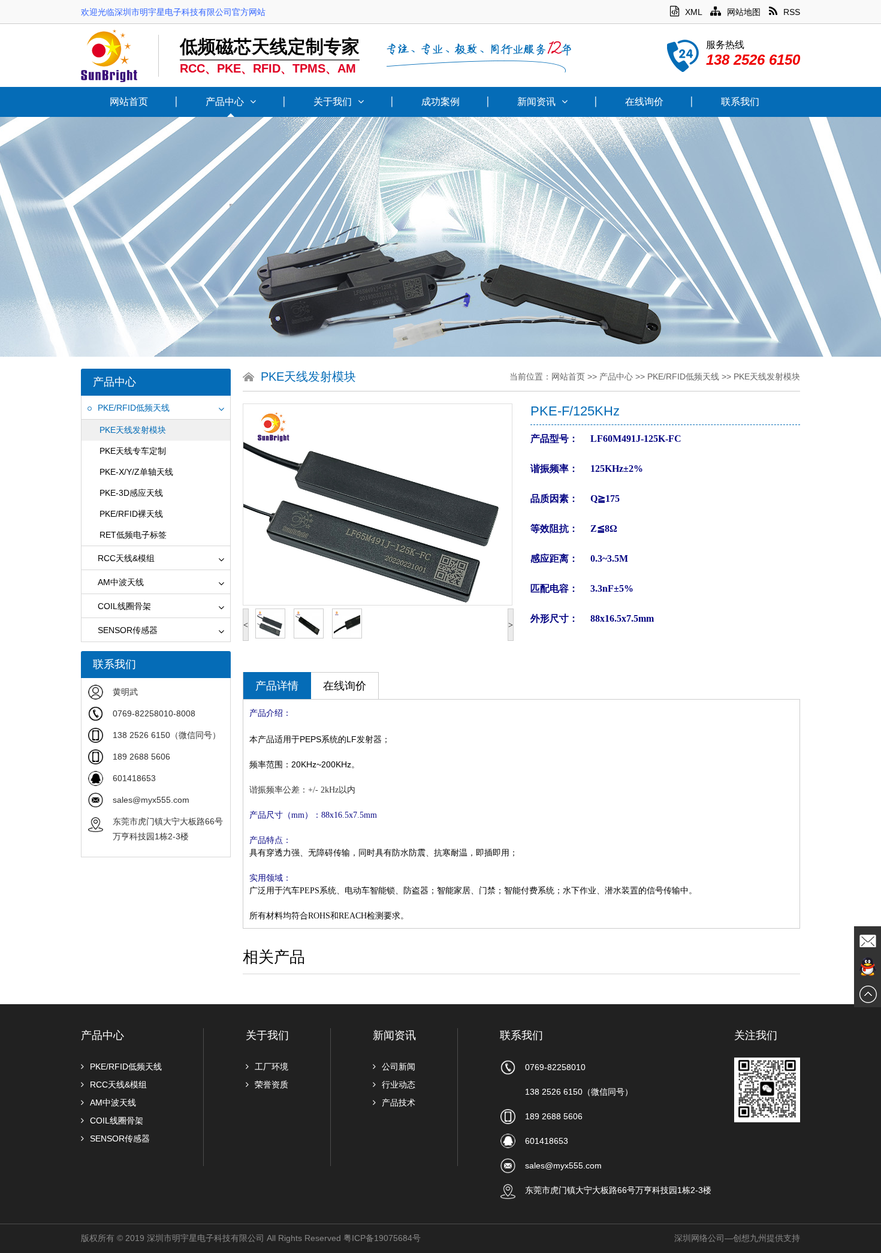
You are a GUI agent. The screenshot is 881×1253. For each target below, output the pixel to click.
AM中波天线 (121, 582)
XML (693, 12)
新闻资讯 (536, 102)
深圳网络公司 (699, 1238)
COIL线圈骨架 (124, 606)
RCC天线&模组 (126, 558)
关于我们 (332, 102)
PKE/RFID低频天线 (134, 407)
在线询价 (644, 102)
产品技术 (398, 1102)
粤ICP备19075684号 (382, 1238)
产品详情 (276, 686)
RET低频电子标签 (133, 535)
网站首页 (129, 102)
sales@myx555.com (151, 800)
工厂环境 (271, 1066)
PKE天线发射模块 (132, 430)
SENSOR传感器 (128, 630)
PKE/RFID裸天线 (131, 514)
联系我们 (740, 102)
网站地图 (744, 12)
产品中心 (225, 102)
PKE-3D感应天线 (131, 493)
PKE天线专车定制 (132, 451)
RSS (791, 12)
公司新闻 (398, 1066)
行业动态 (398, 1084)
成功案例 (440, 102)
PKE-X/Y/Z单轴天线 (136, 472)
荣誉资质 (271, 1084)
